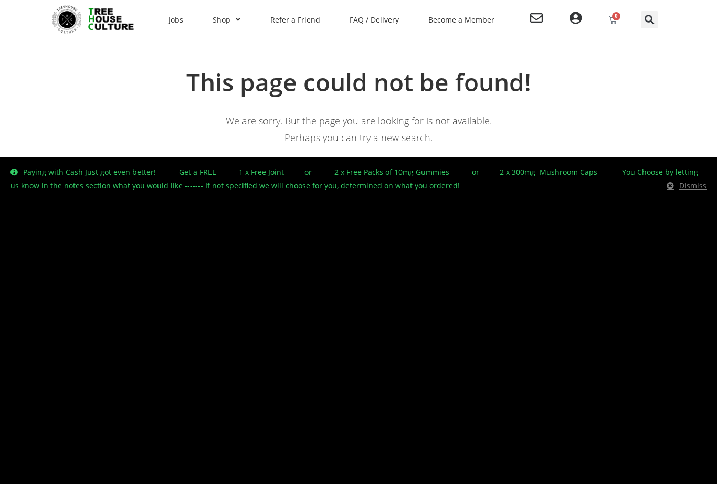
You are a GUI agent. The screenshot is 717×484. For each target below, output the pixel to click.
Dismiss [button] (693, 186)
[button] (649, 19)
